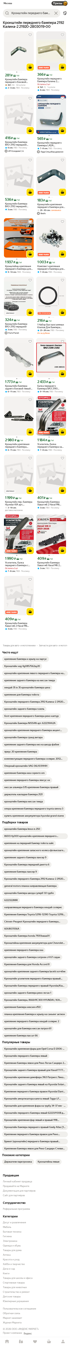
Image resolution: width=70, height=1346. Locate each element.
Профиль (63, 1341)
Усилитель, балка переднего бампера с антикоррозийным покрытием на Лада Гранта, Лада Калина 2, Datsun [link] (17, 564)
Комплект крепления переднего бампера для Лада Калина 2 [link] (50, 267)
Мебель (7, 1227)
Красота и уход (11, 1259)
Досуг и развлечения (14, 1222)
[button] (65, 13)
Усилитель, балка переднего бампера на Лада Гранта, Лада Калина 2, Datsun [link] (49, 445)
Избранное (35, 1341)
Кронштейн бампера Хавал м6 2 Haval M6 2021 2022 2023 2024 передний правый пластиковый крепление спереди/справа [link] (50, 503)
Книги (6, 1273)
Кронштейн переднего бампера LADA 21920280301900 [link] (49, 144)
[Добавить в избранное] (30, 35)
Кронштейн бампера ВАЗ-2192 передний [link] (16, 325)
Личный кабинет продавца (17, 1181)
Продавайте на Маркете (16, 1186)
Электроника (10, 1241)
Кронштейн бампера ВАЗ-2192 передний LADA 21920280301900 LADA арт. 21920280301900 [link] (18, 205)
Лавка (21, 1341)
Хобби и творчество (14, 1264)
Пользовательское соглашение (19, 1308)
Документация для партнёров (19, 1190)
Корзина (49, 1341)
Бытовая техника (12, 1231)
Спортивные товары (14, 1282)
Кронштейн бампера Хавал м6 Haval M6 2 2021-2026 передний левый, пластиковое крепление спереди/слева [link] (48, 564)
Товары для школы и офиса (17, 1278)
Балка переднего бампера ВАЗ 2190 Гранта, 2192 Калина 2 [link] (49, 387)
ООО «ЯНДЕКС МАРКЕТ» (25, 1329)
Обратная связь (11, 1313)
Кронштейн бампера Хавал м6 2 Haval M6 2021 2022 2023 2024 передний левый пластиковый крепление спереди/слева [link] (18, 624)
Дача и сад (9, 1268)
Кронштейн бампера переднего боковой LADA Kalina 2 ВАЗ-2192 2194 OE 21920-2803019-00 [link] (18, 80)
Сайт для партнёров (14, 1195)
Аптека (7, 1255)
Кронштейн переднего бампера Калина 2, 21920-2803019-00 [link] (49, 80)
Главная (7, 1341)
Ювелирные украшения (16, 1301)
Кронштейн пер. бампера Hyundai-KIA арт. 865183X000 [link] (18, 503)
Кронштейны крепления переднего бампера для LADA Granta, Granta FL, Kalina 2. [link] (18, 267)
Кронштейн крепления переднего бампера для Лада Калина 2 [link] (50, 205)
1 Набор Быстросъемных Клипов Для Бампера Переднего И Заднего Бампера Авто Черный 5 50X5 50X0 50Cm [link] (50, 326)
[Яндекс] (27, 1333)
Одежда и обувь (12, 1245)
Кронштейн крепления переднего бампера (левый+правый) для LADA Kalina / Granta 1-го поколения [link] (18, 445)
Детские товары (12, 1296)
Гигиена (7, 1236)
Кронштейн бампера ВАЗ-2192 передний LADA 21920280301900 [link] (18, 143)
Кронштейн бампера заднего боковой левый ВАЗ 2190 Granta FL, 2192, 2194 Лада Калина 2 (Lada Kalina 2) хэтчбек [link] (19, 387)
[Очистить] (56, 13)
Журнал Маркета (12, 1322)
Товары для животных (15, 1287)
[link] (25, 659)
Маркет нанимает (12, 1318)
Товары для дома (12, 1250)
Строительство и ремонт (16, 1292)
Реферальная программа (16, 1209)
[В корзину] (30, 67)
